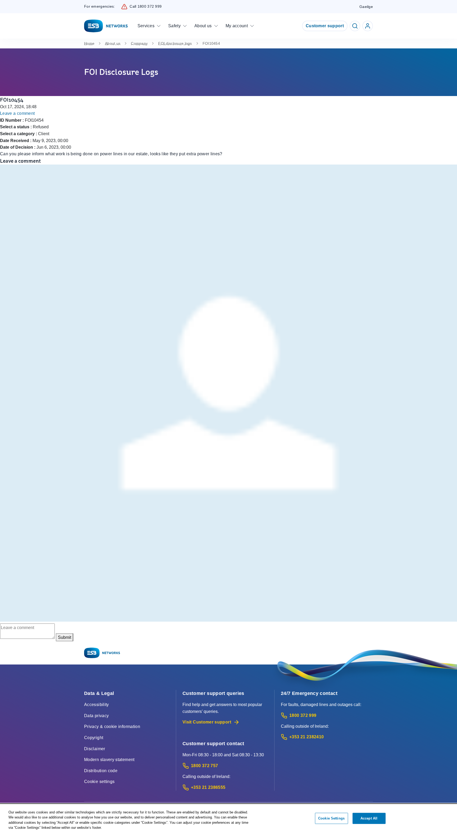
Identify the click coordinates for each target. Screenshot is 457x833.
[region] (228, 818)
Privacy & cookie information (112, 726)
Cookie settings (99, 781)
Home (89, 43)
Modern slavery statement (109, 759)
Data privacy (96, 715)
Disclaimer (94, 748)
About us (112, 43)
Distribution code (100, 770)
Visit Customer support (206, 722)
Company (139, 43)
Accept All (368, 818)
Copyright (93, 737)
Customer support (325, 26)
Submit (64, 637)
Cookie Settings (331, 818)
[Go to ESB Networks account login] (367, 26)
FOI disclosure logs (175, 43)
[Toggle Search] (355, 26)
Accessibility (96, 704)
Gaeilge (366, 6)
